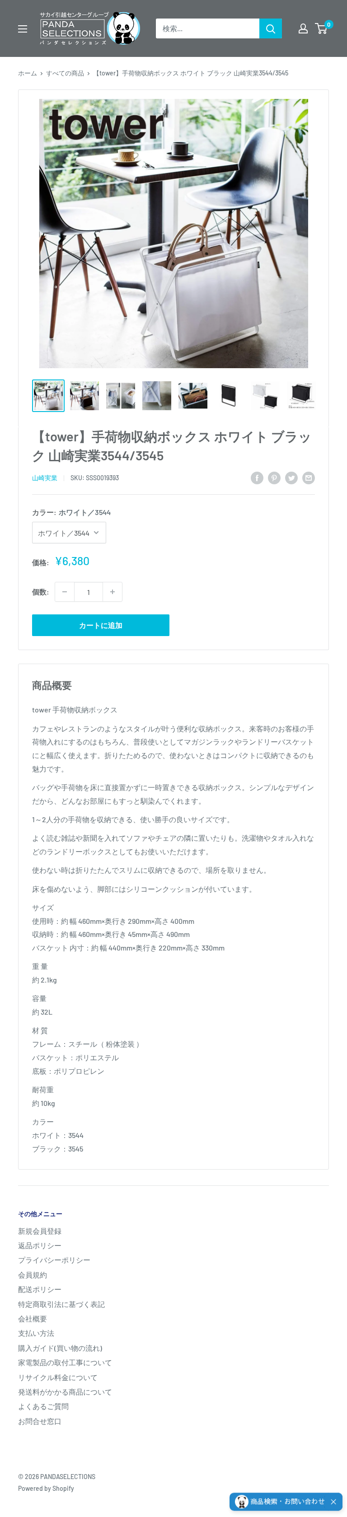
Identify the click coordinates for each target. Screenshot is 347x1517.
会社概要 (32, 1318)
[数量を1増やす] (112, 591)
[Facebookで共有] (257, 477)
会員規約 (32, 1274)
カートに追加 (100, 625)
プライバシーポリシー (54, 1259)
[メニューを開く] (22, 29)
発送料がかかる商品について (65, 1391)
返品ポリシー (39, 1245)
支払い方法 (36, 1333)
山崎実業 (44, 478)
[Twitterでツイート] (291, 477)
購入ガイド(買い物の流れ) (60, 1348)
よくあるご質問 (43, 1406)
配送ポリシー (39, 1289)
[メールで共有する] (308, 477)
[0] (321, 28)
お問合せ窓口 (39, 1421)
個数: (40, 591)
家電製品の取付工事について (65, 1362)
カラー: (71, 512)
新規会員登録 (39, 1231)
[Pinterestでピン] (274, 477)
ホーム (27, 73)
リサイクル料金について (58, 1377)
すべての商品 (65, 73)
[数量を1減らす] (64, 591)
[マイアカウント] (303, 28)
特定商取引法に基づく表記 (61, 1304)
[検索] (270, 28)
